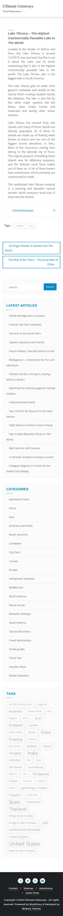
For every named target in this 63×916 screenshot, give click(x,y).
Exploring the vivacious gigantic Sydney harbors (30, 390)
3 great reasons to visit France (26, 342)
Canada (33, 725)
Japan (38, 760)
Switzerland (34, 802)
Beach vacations (18, 534)
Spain (15, 802)
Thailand (17, 809)
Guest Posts (32, 892)
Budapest (16, 725)
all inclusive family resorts (20, 704)
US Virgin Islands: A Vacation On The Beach (29, 248)
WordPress (35, 904)
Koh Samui (15, 767)
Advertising (45, 888)
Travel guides (17, 649)
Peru (31, 225)
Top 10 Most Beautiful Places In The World (28, 436)
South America (17, 622)
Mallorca (13, 774)
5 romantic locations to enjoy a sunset (31, 457)
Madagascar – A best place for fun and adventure (30, 362)
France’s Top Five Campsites (25, 324)
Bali (49, 711)
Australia (15, 711)
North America (17, 596)
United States (24, 844)
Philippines (41, 774)
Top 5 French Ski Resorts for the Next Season (29, 413)
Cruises (13, 561)
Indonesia (15, 760)
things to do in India (21, 815)
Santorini (27, 781)
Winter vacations (19, 675)
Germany (33, 739)
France (16, 739)
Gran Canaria (15, 746)
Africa (12, 508)
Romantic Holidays (20, 613)
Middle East (16, 587)
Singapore (15, 795)
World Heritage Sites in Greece (27, 315)
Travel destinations (20, 640)
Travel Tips (15, 658)
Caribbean (15, 543)
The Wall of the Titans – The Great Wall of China (33, 262)
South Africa (32, 795)
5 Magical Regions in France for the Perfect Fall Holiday (28, 468)
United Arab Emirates (24, 830)
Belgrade (13, 718)
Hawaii (47, 746)
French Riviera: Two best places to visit (31, 351)
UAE (45, 823)
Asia (11, 517)
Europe (13, 569)
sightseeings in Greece (33, 788)
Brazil (38, 718)
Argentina (42, 704)
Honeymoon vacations (22, 578)
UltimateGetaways (22, 210)
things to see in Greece (22, 822)
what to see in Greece (22, 850)
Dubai (46, 732)
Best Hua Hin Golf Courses (24, 448)
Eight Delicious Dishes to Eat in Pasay (31, 425)
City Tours (15, 552)
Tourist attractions (19, 631)
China (31, 732)
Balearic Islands (35, 711)
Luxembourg (35, 767)
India (32, 753)
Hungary (15, 753)
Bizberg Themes (31, 908)
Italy (28, 760)
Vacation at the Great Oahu (25, 333)
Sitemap (28, 888)
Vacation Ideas (17, 666)
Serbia (12, 788)
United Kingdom (19, 836)
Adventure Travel (19, 499)
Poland (13, 781)
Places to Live (17, 605)
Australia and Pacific (21, 525)
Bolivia (20, 225)
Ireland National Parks (22, 402)
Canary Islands (15, 732)
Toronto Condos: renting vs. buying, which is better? (28, 376)
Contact (13, 888)
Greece (32, 746)
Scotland (41, 781)
